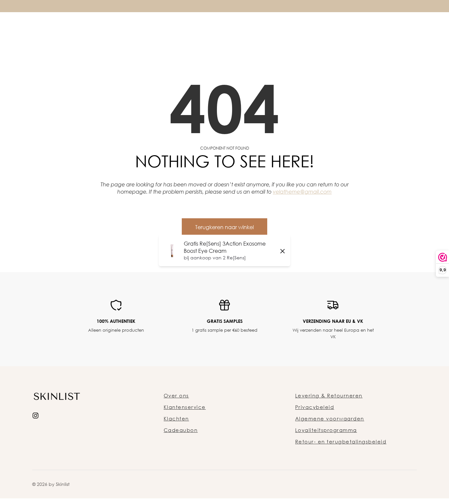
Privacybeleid (314, 407)
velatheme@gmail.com (302, 191)
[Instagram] (35, 415)
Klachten (176, 418)
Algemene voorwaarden (329, 418)
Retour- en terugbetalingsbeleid (341, 441)
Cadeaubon (181, 430)
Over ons (176, 395)
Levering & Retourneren (329, 395)
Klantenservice (185, 407)
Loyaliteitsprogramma (326, 430)
